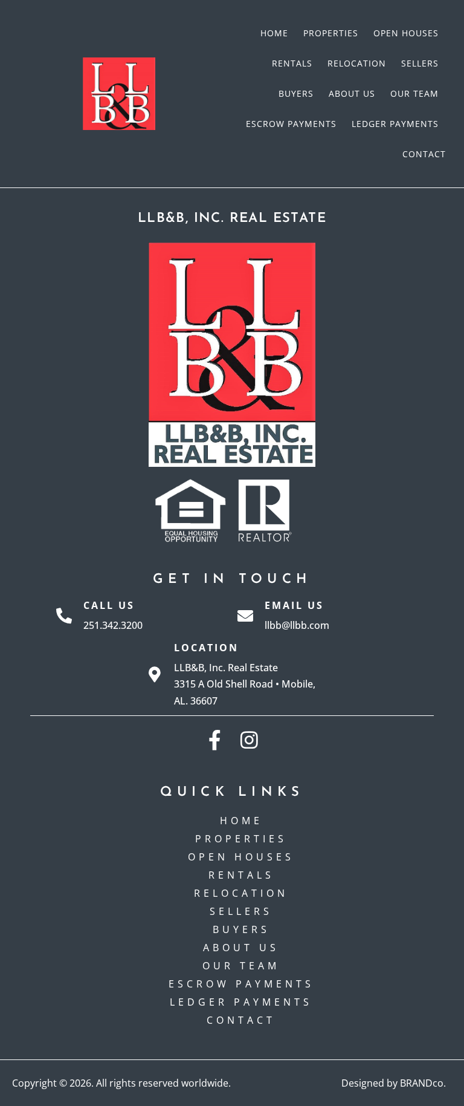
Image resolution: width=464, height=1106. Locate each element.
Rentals (292, 63)
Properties (330, 33)
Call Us (109, 605)
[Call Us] (64, 615)
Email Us (294, 605)
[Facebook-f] (215, 740)
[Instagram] (249, 740)
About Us (352, 93)
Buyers (296, 93)
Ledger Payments (395, 123)
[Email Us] (245, 615)
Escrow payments (291, 123)
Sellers (420, 63)
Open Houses (406, 33)
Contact (424, 154)
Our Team (414, 93)
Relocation (356, 63)
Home (274, 33)
